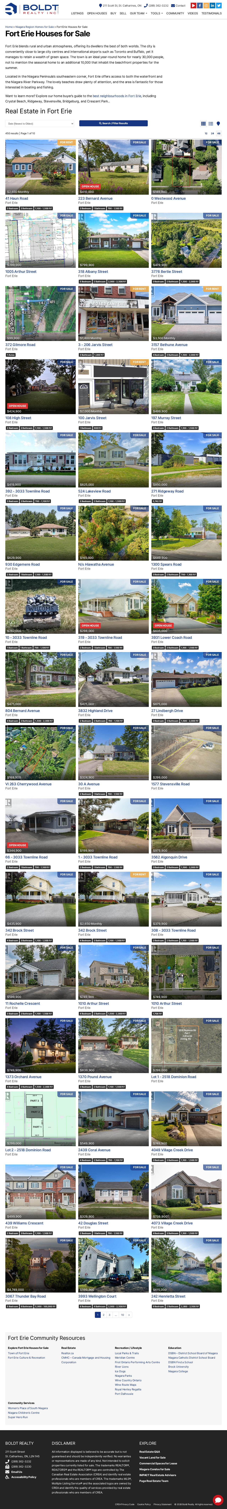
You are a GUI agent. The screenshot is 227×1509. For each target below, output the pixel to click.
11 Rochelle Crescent (22, 1003)
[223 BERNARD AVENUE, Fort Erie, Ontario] (113, 167)
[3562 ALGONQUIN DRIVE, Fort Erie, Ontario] (186, 825)
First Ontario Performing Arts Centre (137, 1362)
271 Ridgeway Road (167, 491)
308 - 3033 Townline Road (173, 930)
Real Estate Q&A (149, 1451)
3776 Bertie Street (166, 271)
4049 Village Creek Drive (172, 1150)
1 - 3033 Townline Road (98, 857)
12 (206, 133)
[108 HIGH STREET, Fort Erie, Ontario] (40, 386)
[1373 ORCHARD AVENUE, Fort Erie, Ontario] (40, 1045)
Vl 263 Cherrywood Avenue (28, 784)
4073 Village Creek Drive (172, 1223)
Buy (113, 13)
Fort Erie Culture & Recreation (26, 1357)
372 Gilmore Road (20, 345)
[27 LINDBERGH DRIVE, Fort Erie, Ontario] (186, 679)
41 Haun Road (16, 198)
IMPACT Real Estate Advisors (157, 1475)
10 (122, 1314)
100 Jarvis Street (92, 418)
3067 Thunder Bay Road (25, 1296)
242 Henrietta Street (168, 1296)
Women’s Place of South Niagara (28, 1408)
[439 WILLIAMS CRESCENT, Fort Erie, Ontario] (40, 1191)
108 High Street (18, 418)
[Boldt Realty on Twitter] (219, 5)
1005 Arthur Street (20, 271)
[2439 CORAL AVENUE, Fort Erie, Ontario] (113, 1118)
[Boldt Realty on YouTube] (193, 5)
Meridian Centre (125, 1357)
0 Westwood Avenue (168, 198)
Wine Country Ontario (128, 1380)
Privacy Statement (162, 1504)
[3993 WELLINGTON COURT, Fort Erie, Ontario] (113, 1265)
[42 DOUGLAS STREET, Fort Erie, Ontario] (113, 1191)
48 (218, 133)
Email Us (16, 1472)
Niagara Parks (123, 1375)
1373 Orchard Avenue (23, 1077)
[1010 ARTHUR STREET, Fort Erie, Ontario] (113, 972)
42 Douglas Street (93, 1223)
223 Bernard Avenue (95, 198)
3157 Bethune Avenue (169, 345)
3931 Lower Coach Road (171, 637)
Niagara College (178, 1371)
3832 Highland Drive (95, 711)
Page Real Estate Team (153, 1481)
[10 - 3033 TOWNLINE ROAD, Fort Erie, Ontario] (40, 606)
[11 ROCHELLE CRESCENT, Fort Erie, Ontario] (40, 972)
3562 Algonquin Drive (169, 857)
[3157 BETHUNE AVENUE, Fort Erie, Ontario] (186, 313)
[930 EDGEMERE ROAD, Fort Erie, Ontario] (40, 533)
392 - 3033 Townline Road (27, 491)
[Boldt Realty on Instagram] (206, 5)
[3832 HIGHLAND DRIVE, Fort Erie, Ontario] (113, 679)
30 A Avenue (88, 784)
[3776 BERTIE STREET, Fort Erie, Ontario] (186, 240)
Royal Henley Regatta (128, 1389)
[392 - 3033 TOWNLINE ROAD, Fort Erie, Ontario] (40, 459)
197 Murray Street (166, 418)
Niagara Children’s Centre (24, 1412)
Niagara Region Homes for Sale (34, 27)
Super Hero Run (18, 1417)
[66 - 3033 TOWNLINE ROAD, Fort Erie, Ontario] (40, 825)
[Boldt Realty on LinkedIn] (212, 5)
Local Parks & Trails (127, 1353)
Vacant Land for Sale (152, 1457)
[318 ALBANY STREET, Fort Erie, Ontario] (113, 240)
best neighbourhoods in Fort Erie (117, 96)
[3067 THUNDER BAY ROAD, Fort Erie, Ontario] (40, 1265)
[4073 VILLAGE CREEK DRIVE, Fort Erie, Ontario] (186, 1191)
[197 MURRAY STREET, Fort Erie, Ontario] (186, 386)
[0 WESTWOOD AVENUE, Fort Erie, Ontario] (186, 167)
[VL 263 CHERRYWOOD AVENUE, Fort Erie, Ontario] (40, 752)
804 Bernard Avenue (22, 711)
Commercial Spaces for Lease (158, 1463)
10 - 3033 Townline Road (26, 637)
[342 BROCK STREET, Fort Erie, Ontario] (40, 899)
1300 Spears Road (166, 564)
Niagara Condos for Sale (154, 1469)
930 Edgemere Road (22, 564)
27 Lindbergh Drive (167, 711)
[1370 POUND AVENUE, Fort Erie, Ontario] (113, 1045)
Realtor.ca (67, 1353)
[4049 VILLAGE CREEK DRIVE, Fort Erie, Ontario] (186, 1118)
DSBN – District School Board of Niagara (193, 1353)
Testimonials (211, 13)
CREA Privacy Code (124, 1504)
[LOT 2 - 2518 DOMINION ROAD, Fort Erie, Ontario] (40, 1118)
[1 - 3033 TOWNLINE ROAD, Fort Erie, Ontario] (113, 825)
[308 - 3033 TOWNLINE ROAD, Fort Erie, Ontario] (186, 899)
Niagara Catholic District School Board (191, 1357)
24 (212, 133)
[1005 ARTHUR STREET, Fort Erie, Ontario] (40, 240)
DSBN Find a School (180, 1362)
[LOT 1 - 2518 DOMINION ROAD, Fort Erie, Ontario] (186, 1045)
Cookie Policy (144, 1504)
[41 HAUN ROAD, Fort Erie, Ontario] (40, 167)
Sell (123, 13)
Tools (155, 13)
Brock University (178, 1366)
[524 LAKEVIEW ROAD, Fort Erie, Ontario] (113, 459)
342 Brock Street (19, 930)
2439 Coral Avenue (94, 1150)
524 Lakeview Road (94, 491)
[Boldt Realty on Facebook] (200, 5)
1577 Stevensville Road (170, 784)
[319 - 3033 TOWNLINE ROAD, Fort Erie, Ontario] (113, 606)
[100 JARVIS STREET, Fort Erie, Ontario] (113, 386)
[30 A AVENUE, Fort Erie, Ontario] (113, 752)
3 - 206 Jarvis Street (95, 345)
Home (9, 27)
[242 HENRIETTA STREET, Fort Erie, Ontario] (186, 1265)
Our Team (137, 13)
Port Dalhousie (124, 1393)
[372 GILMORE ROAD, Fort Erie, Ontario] (40, 313)
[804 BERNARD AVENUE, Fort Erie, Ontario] (40, 679)
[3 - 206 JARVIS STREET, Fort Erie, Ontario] (113, 313)
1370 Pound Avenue (95, 1077)
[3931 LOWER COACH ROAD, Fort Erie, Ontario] (186, 606)
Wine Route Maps (126, 1384)
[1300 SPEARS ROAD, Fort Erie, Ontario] (186, 533)
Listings (77, 13)
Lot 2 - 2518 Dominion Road (28, 1150)
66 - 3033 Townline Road (26, 857)
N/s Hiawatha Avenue (96, 564)
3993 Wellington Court (97, 1296)
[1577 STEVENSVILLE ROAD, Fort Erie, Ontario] (186, 752)
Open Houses (97, 13)
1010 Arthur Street (93, 1003)
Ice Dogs (120, 1371)
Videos (193, 13)
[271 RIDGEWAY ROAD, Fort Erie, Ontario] (186, 459)
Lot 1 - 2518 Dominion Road (173, 1077)
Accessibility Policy (23, 1477)
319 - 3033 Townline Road (100, 637)
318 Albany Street (93, 271)
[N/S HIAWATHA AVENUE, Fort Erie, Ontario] (113, 533)
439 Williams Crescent (24, 1223)
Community (175, 13)
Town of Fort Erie (18, 1353)
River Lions (122, 1366)
